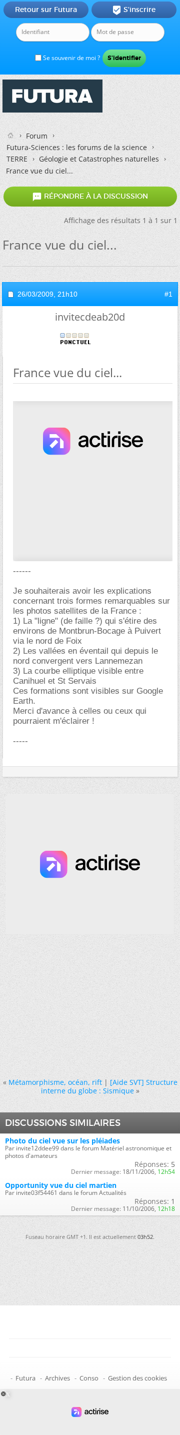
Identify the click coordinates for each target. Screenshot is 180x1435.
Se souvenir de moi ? (71, 58)
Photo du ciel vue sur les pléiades (62, 1140)
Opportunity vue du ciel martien (60, 1185)
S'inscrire (134, 10)
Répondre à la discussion (90, 197)
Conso (89, 1377)
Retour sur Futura (46, 9)
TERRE (17, 159)
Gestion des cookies (137, 1377)
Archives (57, 1377)
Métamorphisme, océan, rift (55, 1082)
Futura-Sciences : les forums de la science (76, 147)
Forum (37, 136)
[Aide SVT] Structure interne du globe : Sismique (109, 1086)
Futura (26, 1377)
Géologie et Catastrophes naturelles (99, 159)
